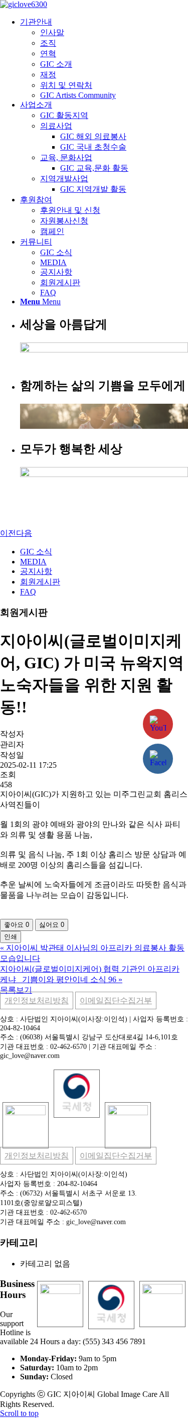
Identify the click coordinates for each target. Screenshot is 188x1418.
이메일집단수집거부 (116, 1000)
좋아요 (16, 924)
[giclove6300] (23, 4)
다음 (24, 533)
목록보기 (16, 990)
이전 (8, 533)
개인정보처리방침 (37, 1000)
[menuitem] (104, 58)
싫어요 (51, 924)
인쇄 (10, 936)
